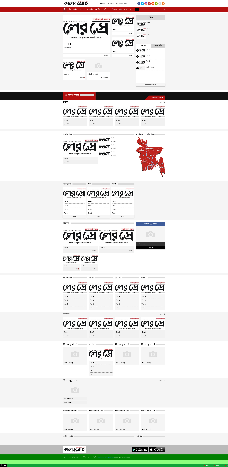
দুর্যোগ (131, 9)
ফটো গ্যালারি (68, 436)
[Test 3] (123, 21)
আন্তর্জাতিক (90, 9)
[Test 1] (74, 65)
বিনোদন (114, 9)
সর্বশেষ (143, 45)
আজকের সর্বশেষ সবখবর (150, 85)
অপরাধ (126, 9)
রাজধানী (103, 9)
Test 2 (115, 52)
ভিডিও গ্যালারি (73, 95)
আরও (150, 247)
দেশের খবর (82, 9)
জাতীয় (75, 9)
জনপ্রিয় (70, 9)
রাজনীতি (97, 9)
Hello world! (93, 74)
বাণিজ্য (120, 9)
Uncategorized (104, 77)
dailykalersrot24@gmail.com (106, 457)
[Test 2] (123, 43)
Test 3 (115, 30)
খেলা (109, 9)
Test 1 (66, 74)
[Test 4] (86, 28)
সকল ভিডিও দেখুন (157, 98)
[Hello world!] (98, 65)
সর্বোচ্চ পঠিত (157, 45)
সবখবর (161, 102)
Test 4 (67, 44)
